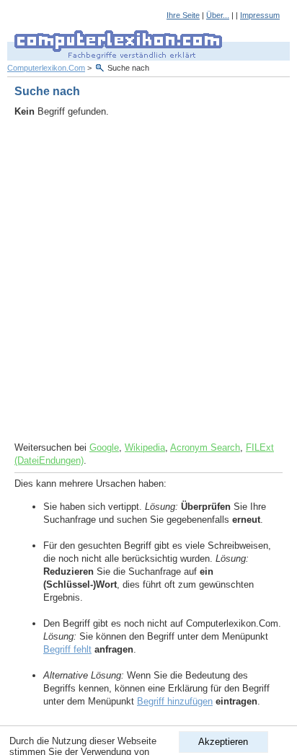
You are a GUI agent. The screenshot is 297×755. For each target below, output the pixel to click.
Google (104, 447)
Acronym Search (205, 447)
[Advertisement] (148, 279)
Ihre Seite (183, 15)
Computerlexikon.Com (46, 67)
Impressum (260, 15)
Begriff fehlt (67, 649)
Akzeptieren (223, 741)
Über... (217, 15)
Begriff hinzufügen (175, 701)
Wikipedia (145, 447)
